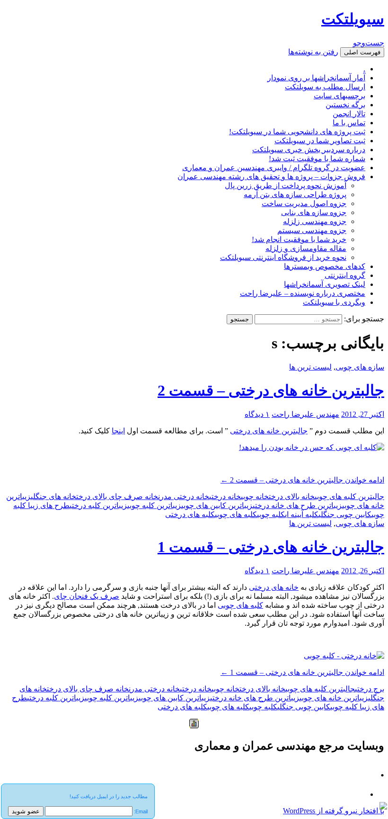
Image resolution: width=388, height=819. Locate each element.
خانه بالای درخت (292, 496)
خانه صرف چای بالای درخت (117, 496)
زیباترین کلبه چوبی (154, 505)
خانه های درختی (274, 587)
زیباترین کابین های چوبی (217, 505)
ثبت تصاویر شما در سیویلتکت (319, 141)
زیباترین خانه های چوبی (334, 698)
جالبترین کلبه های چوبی (349, 496)
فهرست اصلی (362, 52)
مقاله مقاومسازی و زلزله (305, 248)
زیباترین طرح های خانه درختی (297, 505)
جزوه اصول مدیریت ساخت (304, 203)
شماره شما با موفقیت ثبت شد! (317, 159)
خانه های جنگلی (53, 496)
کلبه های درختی (190, 514)
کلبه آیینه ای (301, 514)
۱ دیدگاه (257, 414)
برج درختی (369, 689)
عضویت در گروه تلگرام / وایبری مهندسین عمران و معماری (273, 168)
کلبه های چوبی (236, 514)
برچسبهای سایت (339, 96)
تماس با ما (349, 123)
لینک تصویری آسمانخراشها (324, 284)
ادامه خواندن (302, 480)
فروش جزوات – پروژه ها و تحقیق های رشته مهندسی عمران (271, 176)
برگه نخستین (345, 105)
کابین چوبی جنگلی (344, 514)
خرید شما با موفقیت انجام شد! (299, 239)
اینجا (118, 431)
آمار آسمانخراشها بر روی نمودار (316, 78)
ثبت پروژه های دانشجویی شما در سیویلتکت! (297, 132)
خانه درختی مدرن (183, 496)
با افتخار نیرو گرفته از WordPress (333, 811)
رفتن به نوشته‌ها (313, 52)
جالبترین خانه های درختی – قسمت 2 (271, 390)
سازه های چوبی (359, 367)
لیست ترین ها (310, 367)
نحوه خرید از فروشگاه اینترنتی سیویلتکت (283, 257)
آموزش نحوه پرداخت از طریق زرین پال (285, 185)
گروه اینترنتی (345, 275)
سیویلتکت (352, 18)
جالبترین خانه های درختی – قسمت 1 (271, 546)
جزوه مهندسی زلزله (314, 221)
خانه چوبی (255, 496)
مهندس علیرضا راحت (305, 414)
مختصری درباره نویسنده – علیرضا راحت (302, 293)
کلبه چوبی (271, 514)
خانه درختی (225, 496)
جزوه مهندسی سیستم (311, 230)
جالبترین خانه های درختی (269, 431)
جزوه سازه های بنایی (313, 212)
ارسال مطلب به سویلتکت (325, 87)
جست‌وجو (368, 43)
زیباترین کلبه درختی (98, 505)
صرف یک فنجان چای (86, 596)
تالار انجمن (349, 114)
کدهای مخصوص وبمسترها (324, 266)
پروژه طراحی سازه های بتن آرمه (295, 194)
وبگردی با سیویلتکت (334, 302)
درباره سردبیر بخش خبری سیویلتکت (308, 150)
